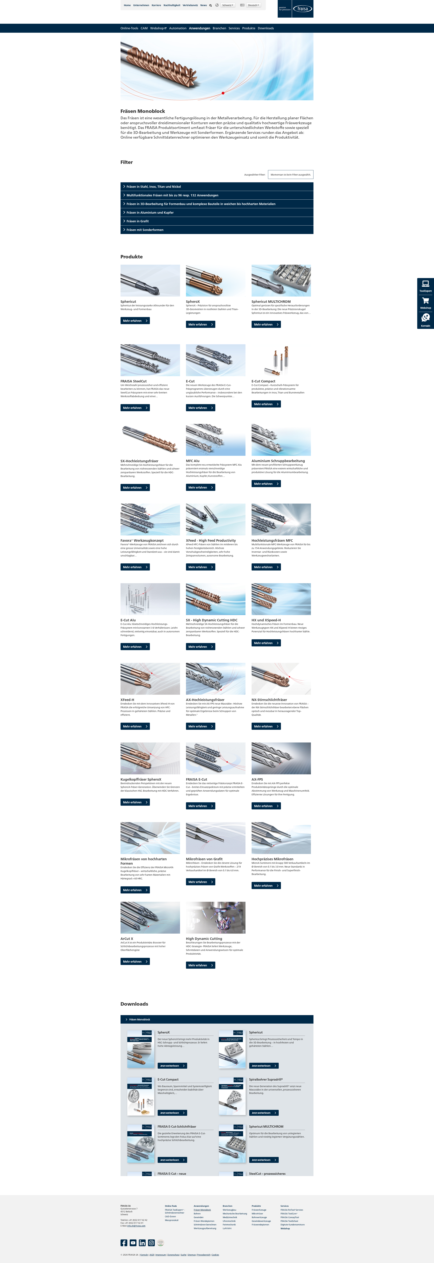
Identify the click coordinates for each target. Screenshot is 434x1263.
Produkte (248, 28)
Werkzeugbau (229, 1209)
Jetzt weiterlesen (170, 1065)
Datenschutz (173, 1254)
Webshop (157, 28)
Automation (177, 28)
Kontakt (144, 1254)
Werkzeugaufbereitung (205, 1228)
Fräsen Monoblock (202, 1209)
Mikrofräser (257, 1213)
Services (234, 28)
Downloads (266, 28)
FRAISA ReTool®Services (292, 1209)
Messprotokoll (171, 1220)
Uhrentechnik (229, 1220)
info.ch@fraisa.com (136, 1225)
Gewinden (198, 1217)
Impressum (160, 1254)
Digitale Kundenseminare (293, 1224)
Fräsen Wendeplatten (204, 1220)
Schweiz (227, 5)
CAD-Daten (170, 1216)
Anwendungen (199, 28)
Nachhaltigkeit (172, 5)
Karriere (156, 5)
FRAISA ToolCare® (289, 1213)
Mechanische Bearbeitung (235, 1213)
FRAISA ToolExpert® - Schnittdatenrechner (175, 1211)
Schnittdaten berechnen (205, 1224)
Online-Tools (129, 28)
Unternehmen (141, 5)
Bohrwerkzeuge (259, 1217)
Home (127, 5)
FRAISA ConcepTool (290, 1217)
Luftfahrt (227, 1228)
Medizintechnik (230, 1217)
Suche (183, 1254)
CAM (144, 28)
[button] (226, 5)
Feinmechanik (229, 1224)
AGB (152, 1254)
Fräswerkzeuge (259, 1209)
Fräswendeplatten (260, 1224)
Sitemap (192, 1254)
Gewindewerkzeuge (261, 1220)
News (203, 5)
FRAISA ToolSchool (289, 1220)
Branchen (219, 28)
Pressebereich (203, 1254)
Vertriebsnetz (190, 5)
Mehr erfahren (132, 320)
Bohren (197, 1213)
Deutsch (253, 5)
